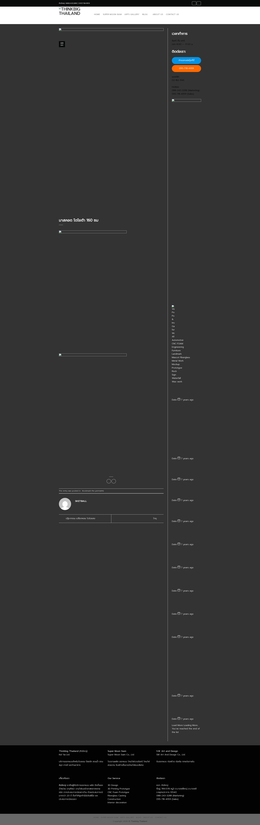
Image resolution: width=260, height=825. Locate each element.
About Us (158, 14)
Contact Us (172, 14)
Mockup (176, 364)
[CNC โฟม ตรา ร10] (186, 667)
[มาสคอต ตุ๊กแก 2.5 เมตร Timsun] (186, 430)
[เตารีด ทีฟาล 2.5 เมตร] (186, 491)
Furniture (176, 350)
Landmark (177, 354)
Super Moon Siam (112, 14)
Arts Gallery (131, 14)
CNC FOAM (177, 343)
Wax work (177, 381)
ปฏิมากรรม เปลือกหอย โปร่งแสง (80, 518)
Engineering (178, 347)
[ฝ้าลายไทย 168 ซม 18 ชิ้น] (186, 534)
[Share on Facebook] (109, 481)
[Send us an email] (199, 3)
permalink (99, 490)
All (173, 336)
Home (97, 14)
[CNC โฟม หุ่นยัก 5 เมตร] (186, 708)
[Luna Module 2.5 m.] (186, 390)
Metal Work (177, 360)
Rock (174, 371)
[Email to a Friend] (113, 481)
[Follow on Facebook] (194, 3)
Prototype (177, 367)
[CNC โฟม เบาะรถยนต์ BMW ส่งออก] (186, 626)
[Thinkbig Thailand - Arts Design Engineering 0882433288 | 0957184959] (74, 14)
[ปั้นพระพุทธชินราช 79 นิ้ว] (186, 557)
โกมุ (155, 518)
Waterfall (176, 378)
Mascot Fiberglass (181, 357)
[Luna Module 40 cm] (186, 512)
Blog (145, 14)
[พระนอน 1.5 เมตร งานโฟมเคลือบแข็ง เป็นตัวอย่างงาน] (186, 470)
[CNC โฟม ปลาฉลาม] (186, 580)
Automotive (177, 340)
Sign (174, 374)
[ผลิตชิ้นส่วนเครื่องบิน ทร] (186, 603)
